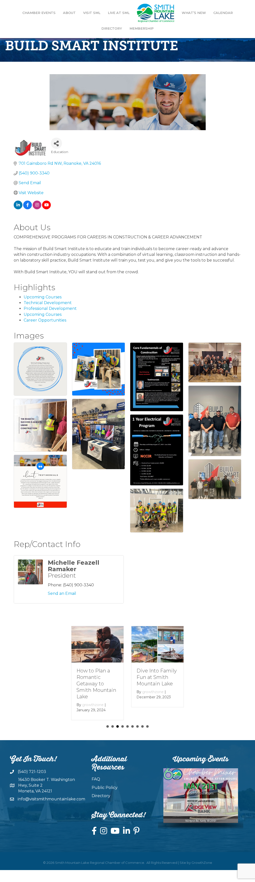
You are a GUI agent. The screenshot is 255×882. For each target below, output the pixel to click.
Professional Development (50, 308)
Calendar (223, 13)
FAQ (96, 779)
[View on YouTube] (46, 208)
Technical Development (48, 302)
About (69, 13)
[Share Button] (56, 143)
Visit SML (91, 13)
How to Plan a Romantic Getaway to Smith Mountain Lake (96, 684)
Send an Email (62, 593)
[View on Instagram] (37, 208)
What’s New (194, 13)
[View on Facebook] (27, 208)
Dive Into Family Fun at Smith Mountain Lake (156, 677)
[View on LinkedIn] (18, 208)
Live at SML (118, 13)
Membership (141, 28)
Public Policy (105, 787)
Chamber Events (39, 13)
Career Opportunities (45, 320)
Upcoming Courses (43, 297)
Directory (111, 28)
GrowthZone (201, 863)
